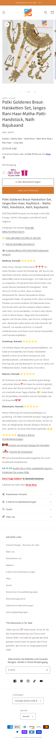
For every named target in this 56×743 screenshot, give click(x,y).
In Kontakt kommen (33, 478)
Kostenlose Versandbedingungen (22, 592)
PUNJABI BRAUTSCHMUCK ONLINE (23, 238)
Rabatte (10, 565)
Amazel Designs (24, 737)
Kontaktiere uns (14, 558)
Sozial (9, 585)
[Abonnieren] (46, 670)
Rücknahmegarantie (15, 598)
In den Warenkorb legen (28, 181)
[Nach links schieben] (21, 92)
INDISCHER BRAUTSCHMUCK (20, 244)
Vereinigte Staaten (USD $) (26, 700)
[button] (3, 12)
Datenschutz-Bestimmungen (19, 605)
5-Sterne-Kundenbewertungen (20, 572)
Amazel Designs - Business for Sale (22, 545)
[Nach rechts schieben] (35, 92)
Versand (6, 254)
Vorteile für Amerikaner (21, 451)
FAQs (8, 578)
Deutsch (26, 716)
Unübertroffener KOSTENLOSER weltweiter (27, 250)
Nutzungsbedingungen (17, 612)
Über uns (10, 551)
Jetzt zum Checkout (28, 190)
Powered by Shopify (35, 737)
